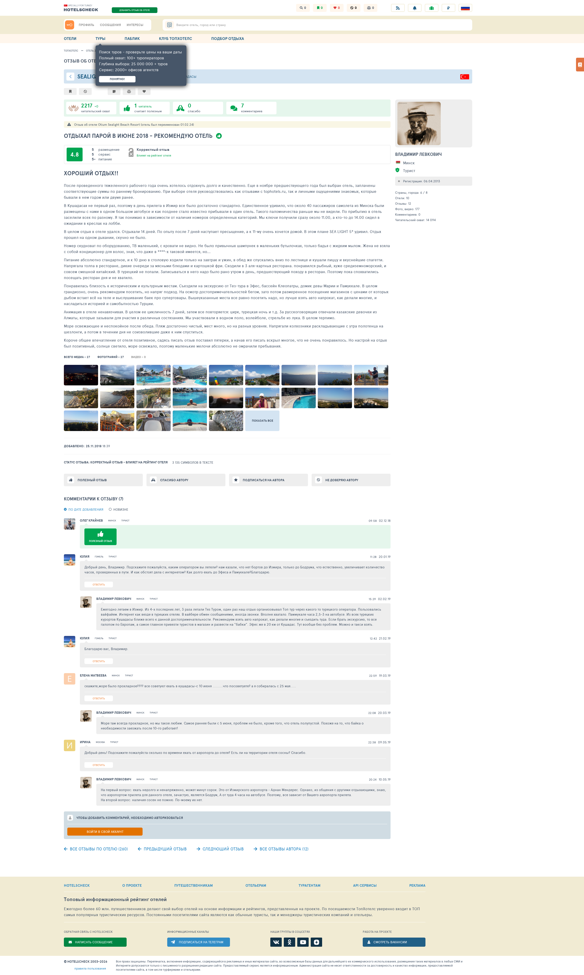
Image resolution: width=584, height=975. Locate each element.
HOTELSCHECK (77, 885)
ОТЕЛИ (70, 38)
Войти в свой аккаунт (105, 831)
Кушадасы (187, 76)
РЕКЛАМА (417, 885)
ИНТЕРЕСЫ (135, 25)
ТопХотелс (71, 50)
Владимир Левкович (418, 154)
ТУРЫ (100, 38)
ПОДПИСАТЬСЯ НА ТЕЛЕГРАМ (201, 942)
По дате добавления (85, 509)
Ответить (99, 584)
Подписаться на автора (263, 480)
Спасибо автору (174, 480)
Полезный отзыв (92, 480)
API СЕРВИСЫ (365, 885)
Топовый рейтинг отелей (115, 899)
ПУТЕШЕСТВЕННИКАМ (193, 885)
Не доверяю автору (341, 480)
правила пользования (90, 968)
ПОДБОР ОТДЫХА (227, 38)
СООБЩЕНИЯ (110, 25)
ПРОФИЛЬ (86, 25)
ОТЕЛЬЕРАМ (255, 885)
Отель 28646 (94, 50)
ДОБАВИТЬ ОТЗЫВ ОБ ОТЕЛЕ (134, 10)
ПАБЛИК (132, 38)
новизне (120, 509)
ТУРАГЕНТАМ (310, 885)
